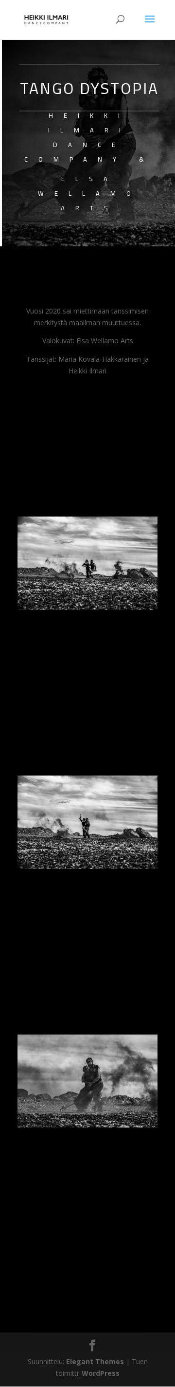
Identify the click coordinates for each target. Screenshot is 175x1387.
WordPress (101, 1373)
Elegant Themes (95, 1361)
